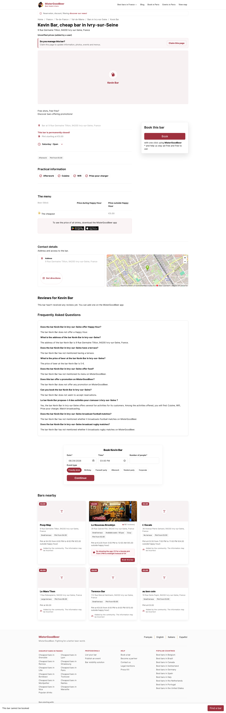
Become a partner (129, 658)
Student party (129, 470)
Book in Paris (153, 5)
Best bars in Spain (164, 673)
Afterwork (115, 470)
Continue (81, 477)
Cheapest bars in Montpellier (46, 681)
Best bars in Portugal (166, 684)
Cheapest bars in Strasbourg (69, 662)
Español (183, 637)
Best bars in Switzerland (167, 666)
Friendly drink (74, 470)
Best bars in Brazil (164, 658)
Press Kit (125, 669)
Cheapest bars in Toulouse (69, 675)
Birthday (87, 470)
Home (40, 19)
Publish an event (93, 658)
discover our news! (78, 13)
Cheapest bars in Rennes (46, 662)
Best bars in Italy (163, 677)
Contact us (126, 662)
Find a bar (216, 708)
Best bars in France (126, 5)
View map (183, 5)
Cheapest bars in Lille (46, 668)
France (49, 19)
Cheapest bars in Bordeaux (46, 675)
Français (148, 637)
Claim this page (177, 43)
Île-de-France (62, 19)
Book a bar (126, 655)
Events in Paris (169, 5)
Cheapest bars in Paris (69, 668)
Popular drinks (45, 692)
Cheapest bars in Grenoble (46, 656)
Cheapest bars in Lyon (69, 656)
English (160, 637)
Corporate (143, 470)
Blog (142, 5)
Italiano (171, 637)
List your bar (91, 655)
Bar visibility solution (94, 662)
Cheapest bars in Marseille (69, 688)
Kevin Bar (114, 19)
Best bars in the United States (170, 688)
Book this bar (128, 560)
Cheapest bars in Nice (46, 688)
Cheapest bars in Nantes (69, 681)
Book (165, 136)
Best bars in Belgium (165, 655)
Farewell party (101, 470)
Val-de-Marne (78, 19)
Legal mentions (128, 666)
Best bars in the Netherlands (169, 680)
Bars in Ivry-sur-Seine (97, 19)
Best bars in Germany (166, 669)
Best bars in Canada (165, 662)
